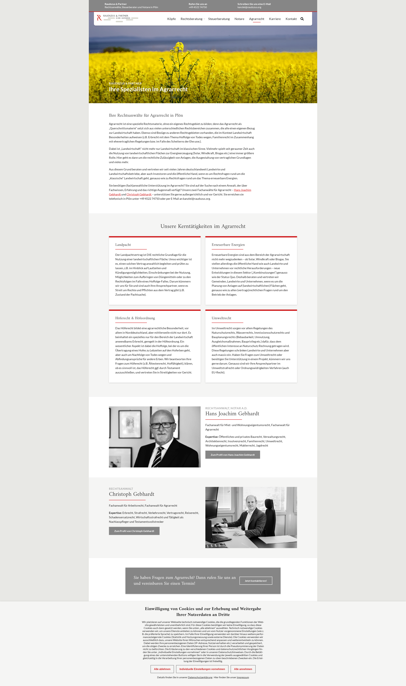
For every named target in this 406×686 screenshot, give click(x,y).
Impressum (243, 677)
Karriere (275, 19)
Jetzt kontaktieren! (256, 580)
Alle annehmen (243, 669)
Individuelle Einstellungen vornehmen (202, 669)
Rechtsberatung (191, 19)
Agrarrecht (256, 19)
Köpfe (171, 19)
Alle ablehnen (162, 669)
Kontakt (291, 19)
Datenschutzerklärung (200, 677)
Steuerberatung (219, 19)
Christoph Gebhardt (139, 194)
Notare (239, 19)
